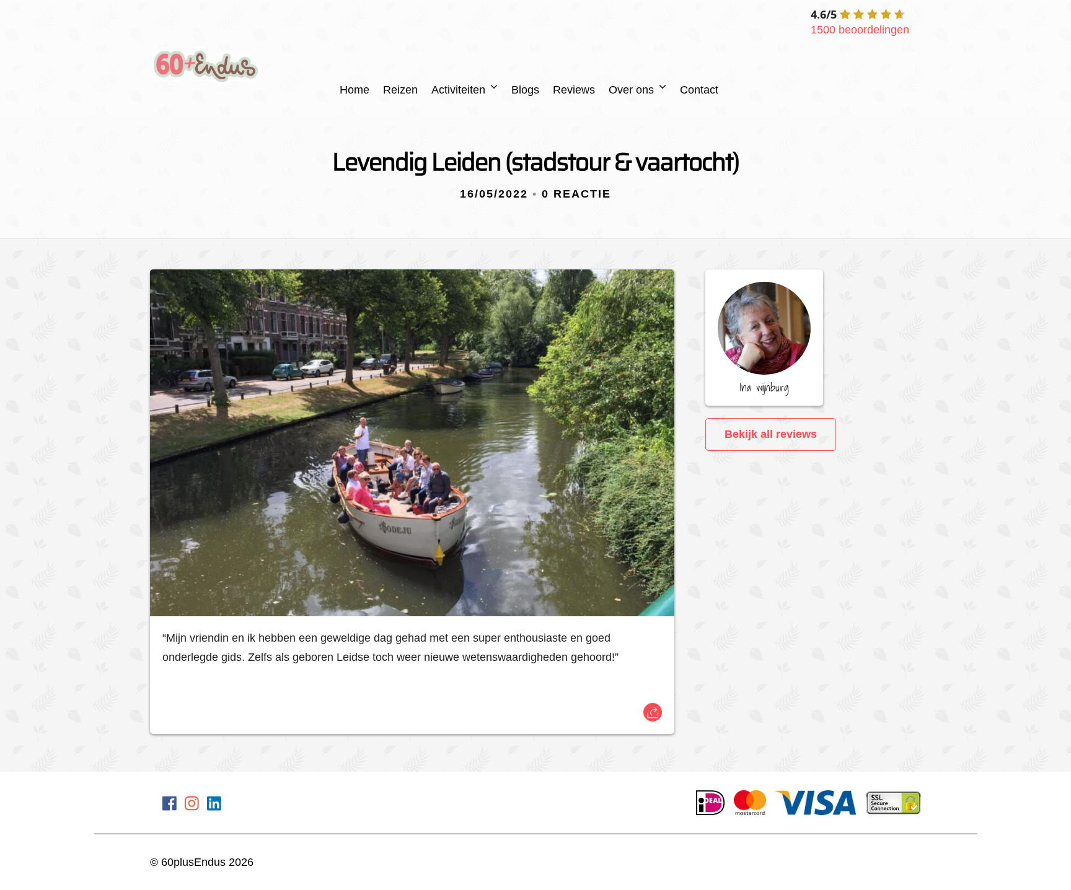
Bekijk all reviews (771, 434)
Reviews (574, 90)
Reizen (400, 90)
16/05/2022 (494, 194)
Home (354, 90)
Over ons (631, 90)
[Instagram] (192, 806)
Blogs (525, 90)
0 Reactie (576, 194)
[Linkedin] (214, 806)
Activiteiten (458, 90)
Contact (699, 90)
